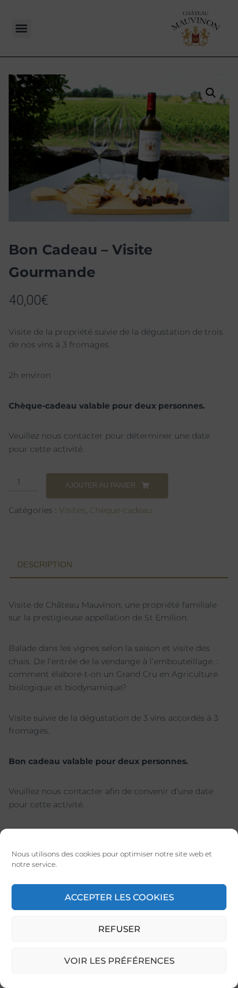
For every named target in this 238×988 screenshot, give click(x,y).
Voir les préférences (119, 960)
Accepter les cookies (119, 897)
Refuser (119, 928)
